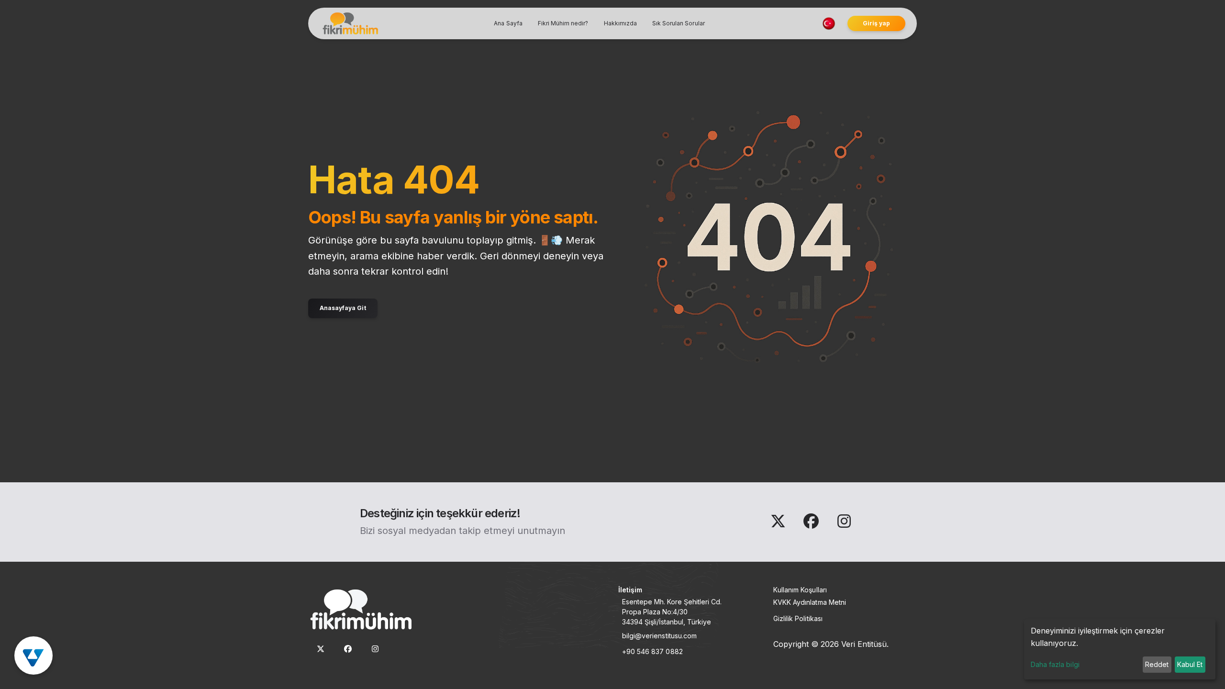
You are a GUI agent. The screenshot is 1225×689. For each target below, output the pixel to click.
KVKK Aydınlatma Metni (809, 602)
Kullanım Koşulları (800, 590)
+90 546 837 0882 (652, 651)
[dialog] (1119, 649)
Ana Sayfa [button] (508, 23)
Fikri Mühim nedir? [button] (563, 23)
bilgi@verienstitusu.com (659, 636)
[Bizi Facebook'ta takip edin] (812, 524)
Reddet (1157, 664)
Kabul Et (1190, 664)
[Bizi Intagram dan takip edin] (844, 524)
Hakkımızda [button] (620, 23)
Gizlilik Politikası (798, 618)
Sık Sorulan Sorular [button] (678, 23)
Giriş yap (876, 23)
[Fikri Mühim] (349, 23)
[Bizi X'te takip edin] (779, 524)
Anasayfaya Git (343, 307)
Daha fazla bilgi (1055, 664)
